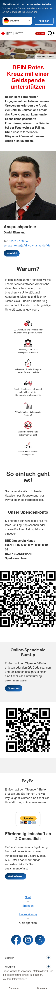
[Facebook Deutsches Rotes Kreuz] (16, 940)
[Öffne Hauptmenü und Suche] (51, 33)
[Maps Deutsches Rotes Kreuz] (40, 940)
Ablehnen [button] (14, 988)
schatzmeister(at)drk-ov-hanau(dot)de (27, 245)
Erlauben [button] (42, 988)
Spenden (40, 33)
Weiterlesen (15, 876)
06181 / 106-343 (19, 241)
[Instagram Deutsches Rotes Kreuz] (28, 940)
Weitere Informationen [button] (15, 979)
